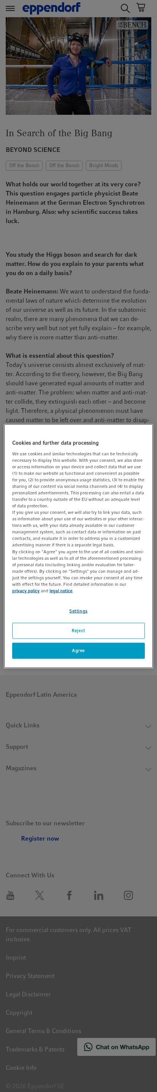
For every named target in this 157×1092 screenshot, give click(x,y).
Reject (78, 630)
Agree (78, 650)
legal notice (61, 590)
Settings (78, 611)
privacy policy (26, 590)
